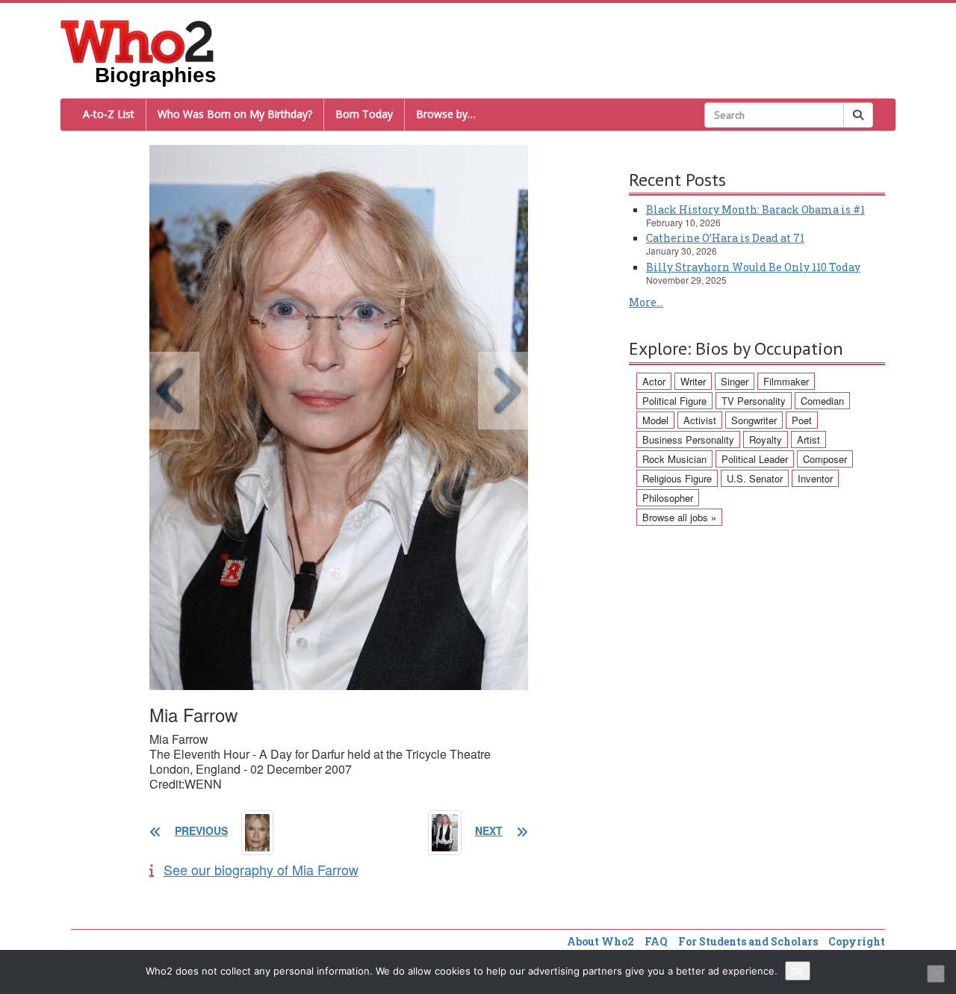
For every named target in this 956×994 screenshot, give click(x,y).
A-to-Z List (108, 114)
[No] (936, 974)
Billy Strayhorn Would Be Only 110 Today (753, 267)
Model (655, 420)
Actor (653, 381)
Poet (802, 420)
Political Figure (674, 401)
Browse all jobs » (679, 517)
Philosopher (667, 498)
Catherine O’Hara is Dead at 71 (725, 238)
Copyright (856, 941)
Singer (734, 381)
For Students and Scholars (748, 941)
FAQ (656, 941)
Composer (825, 459)
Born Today (364, 114)
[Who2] (137, 40)
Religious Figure (677, 478)
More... (646, 302)
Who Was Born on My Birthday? (235, 114)
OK (797, 971)
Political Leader (754, 459)
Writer (693, 381)
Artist (808, 439)
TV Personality (753, 401)
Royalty (765, 439)
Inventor (815, 478)
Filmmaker (786, 381)
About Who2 (600, 941)
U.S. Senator (755, 478)
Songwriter (754, 420)
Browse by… (446, 114)
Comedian (822, 401)
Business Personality (688, 439)
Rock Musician (674, 459)
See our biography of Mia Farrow (261, 869)
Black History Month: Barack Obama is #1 (755, 209)
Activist (699, 420)
